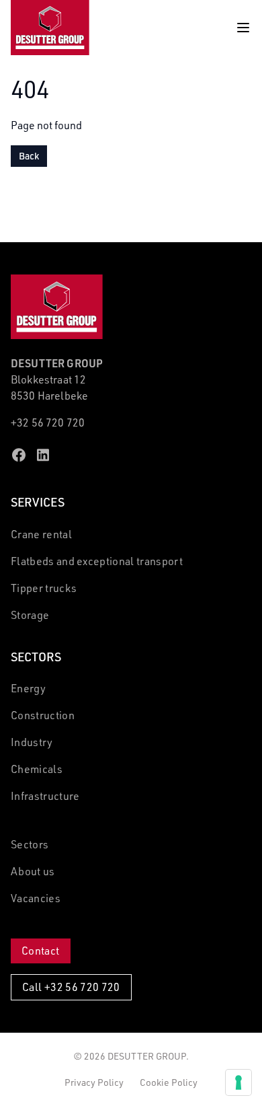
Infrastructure (45, 796)
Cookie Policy (169, 1082)
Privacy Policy (94, 1082)
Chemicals (36, 769)
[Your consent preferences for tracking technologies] (238, 1082)
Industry (32, 742)
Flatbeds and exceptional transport (97, 561)
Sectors (29, 844)
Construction (43, 715)
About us (33, 871)
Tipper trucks (44, 588)
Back (29, 155)
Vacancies (35, 898)
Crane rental (41, 534)
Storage (30, 615)
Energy (28, 688)
